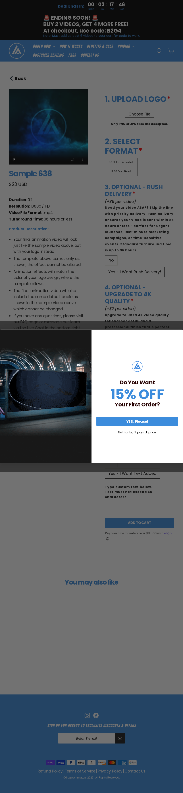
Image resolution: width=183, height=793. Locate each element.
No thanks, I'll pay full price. (137, 432)
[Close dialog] (179, 334)
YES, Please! (137, 421)
